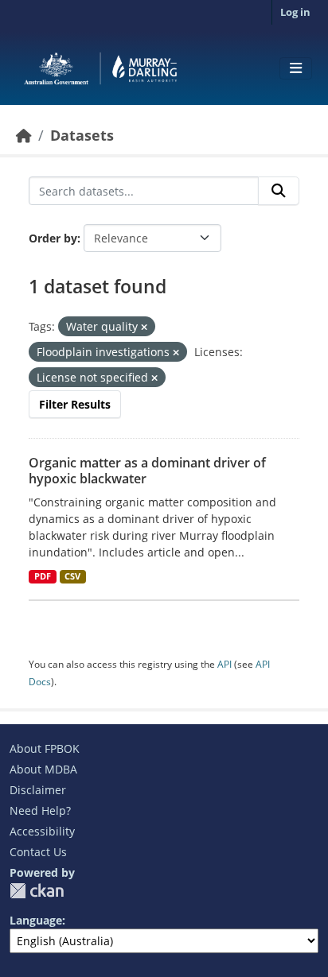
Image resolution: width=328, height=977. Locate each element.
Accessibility (42, 831)
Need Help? (40, 810)
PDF (42, 576)
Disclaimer (38, 789)
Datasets (82, 135)
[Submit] (278, 190)
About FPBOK (45, 748)
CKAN (37, 890)
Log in (295, 12)
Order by (53, 238)
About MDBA (43, 769)
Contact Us (38, 851)
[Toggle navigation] (295, 68)
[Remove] (144, 327)
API (224, 664)
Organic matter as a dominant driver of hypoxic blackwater (147, 471)
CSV (72, 576)
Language (36, 920)
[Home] (24, 135)
